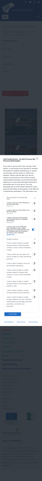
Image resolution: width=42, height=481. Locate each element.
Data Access (21, 322)
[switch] (33, 203)
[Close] (38, 159)
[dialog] (21, 240)
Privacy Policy (33, 322)
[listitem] (21, 198)
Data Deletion (8, 322)
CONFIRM (13, 314)
